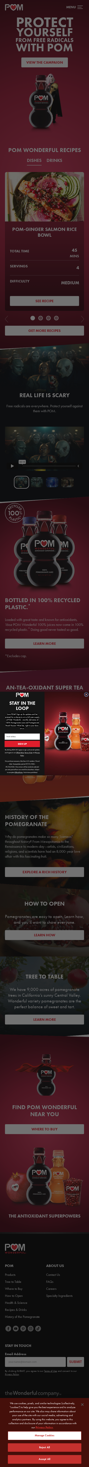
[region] (44, 1432)
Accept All (44, 1459)
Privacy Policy (44, 1427)
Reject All (44, 1447)
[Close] (82, 1404)
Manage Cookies (44, 1435)
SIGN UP (22, 743)
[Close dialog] (86, 694)
